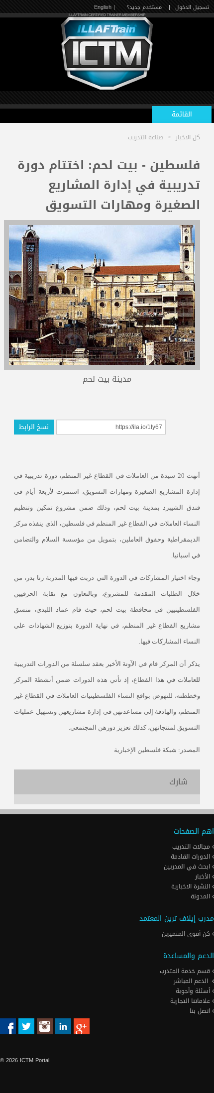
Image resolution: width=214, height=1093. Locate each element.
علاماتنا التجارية (191, 1000)
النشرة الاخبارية (191, 886)
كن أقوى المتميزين (187, 933)
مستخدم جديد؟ (144, 7)
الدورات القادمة (191, 856)
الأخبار (203, 876)
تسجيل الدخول (192, 7)
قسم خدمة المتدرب (186, 971)
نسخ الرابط (34, 427)
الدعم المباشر (191, 981)
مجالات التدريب (192, 846)
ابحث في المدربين (188, 866)
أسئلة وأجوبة (194, 990)
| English (104, 7)
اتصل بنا (201, 1010)
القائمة (182, 114)
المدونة (201, 896)
